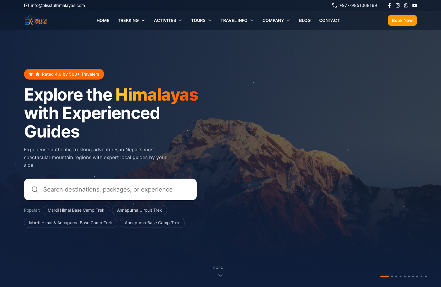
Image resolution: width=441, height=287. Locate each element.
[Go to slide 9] (421, 276)
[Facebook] (389, 5)
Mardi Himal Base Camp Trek (76, 210)
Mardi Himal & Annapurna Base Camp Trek (70, 222)
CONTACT (329, 20)
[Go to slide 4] (400, 276)
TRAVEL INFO (234, 20)
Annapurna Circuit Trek (139, 210)
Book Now (402, 20)
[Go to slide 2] (389, 276)
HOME (103, 20)
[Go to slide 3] (396, 276)
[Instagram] (397, 5)
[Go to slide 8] (417, 276)
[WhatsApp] (406, 5)
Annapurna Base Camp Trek (152, 222)
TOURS (198, 20)
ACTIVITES (165, 20)
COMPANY (273, 20)
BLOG (305, 20)
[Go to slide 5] (405, 276)
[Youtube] (414, 5)
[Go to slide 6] (409, 276)
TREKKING (128, 20)
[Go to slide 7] (413, 276)
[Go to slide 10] (426, 276)
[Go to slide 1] (381, 276)
